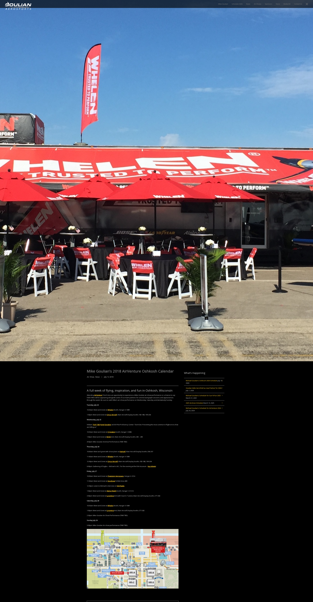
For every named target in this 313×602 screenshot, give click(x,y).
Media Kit (287, 4)
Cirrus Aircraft (112, 415)
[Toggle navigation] (306, 4)
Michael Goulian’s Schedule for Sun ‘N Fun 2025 (203, 395)
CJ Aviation (111, 432)
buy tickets (152, 466)
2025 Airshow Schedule (194, 403)
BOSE (109, 437)
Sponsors (268, 4)
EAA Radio (120, 486)
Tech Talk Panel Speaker (102, 425)
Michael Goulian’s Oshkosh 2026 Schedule (201, 380)
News (248, 4)
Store (278, 4)
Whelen (110, 410)
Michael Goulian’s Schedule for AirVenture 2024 (203, 408)
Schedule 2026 (237, 4)
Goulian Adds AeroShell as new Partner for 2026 (204, 388)
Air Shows (257, 4)
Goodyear (111, 481)
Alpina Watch (111, 491)
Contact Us (298, 4)
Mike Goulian (223, 4)
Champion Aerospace (116, 476)
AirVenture (98, 395)
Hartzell (122, 451)
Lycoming (110, 496)
